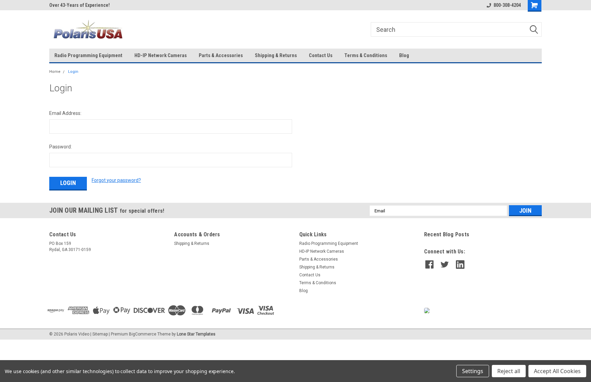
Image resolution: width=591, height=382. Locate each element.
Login (73, 71)
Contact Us (320, 55)
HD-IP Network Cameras (160, 55)
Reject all (508, 371)
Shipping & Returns (276, 55)
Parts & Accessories (221, 55)
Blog (404, 55)
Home (55, 71)
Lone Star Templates (196, 334)
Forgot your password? (116, 180)
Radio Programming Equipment (88, 55)
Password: (60, 146)
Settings (472, 371)
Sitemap (100, 334)
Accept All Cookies (557, 371)
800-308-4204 (507, 5)
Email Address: (65, 113)
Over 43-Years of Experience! (79, 5)
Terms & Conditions (365, 55)
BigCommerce (142, 334)
